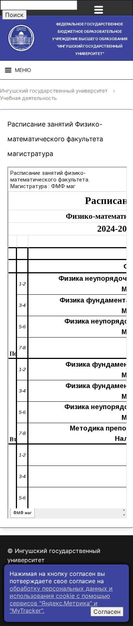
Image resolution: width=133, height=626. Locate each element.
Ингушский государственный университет (54, 90)
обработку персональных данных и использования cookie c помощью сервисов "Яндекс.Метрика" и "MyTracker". (61, 599)
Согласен (106, 611)
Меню (23, 70)
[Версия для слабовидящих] (123, 7)
